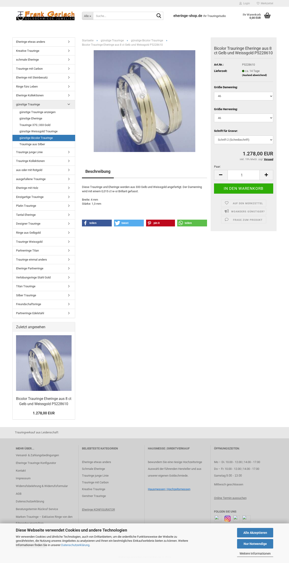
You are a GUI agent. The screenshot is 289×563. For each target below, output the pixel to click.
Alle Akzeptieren (255, 532)
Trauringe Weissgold (29, 241)
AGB (18, 493)
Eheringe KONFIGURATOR (98, 509)
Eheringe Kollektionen (30, 95)
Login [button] (246, 3)
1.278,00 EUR (44, 413)
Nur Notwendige (255, 544)
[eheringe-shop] (45, 16)
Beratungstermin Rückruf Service (37, 509)
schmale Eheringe (27, 59)
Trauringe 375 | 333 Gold (34, 125)
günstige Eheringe (30, 118)
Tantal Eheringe (26, 214)
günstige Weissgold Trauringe (38, 131)
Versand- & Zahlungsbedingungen (37, 455)
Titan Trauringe (25, 286)
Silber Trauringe (26, 295)
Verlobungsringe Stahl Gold (33, 277)
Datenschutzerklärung (75, 545)
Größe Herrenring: (226, 109)
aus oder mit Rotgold (29, 170)
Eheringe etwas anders (30, 41)
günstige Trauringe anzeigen (37, 112)
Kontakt (21, 470)
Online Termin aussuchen (230, 498)
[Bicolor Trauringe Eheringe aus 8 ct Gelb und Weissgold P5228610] (144, 101)
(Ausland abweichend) (254, 75)
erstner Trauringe (95, 496)
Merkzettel (266, 3)
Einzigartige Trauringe (30, 197)
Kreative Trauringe (27, 50)
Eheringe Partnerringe (29, 268)
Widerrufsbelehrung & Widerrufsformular (42, 486)
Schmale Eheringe (93, 468)
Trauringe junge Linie (29, 152)
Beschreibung (97, 171)
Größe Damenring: (226, 87)
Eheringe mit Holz (27, 188)
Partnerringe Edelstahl (30, 313)
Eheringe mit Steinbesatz (32, 77)
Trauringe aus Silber (32, 144)
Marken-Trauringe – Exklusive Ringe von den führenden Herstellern (44, 520)
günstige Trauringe (28, 104)
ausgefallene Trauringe (31, 179)
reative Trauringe (94, 489)
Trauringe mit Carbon (29, 68)
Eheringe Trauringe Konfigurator (36, 463)
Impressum (23, 478)
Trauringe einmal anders (31, 259)
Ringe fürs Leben (27, 86)
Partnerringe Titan (27, 250)
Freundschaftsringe (28, 304)
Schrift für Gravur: (226, 131)
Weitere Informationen (255, 553)
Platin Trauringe (26, 205)
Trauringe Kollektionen (30, 161)
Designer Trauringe (28, 223)
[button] (221, 175)
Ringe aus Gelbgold (28, 232)
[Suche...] (159, 16)
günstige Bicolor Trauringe (36, 138)
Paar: (217, 166)
